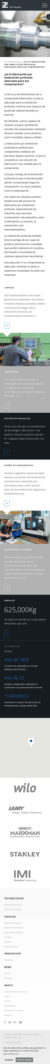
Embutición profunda (12, 905)
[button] (31, 742)
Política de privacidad (12, 1042)
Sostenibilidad (9, 1006)
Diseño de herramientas (13, 927)
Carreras (7, 1001)
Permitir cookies (24, 1060)
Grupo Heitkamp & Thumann (15, 992)
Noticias (7, 973)
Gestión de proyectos (12, 923)
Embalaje (7, 937)
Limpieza (7, 942)
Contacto (8, 1015)
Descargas (8, 978)
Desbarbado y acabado (13, 932)
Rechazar (9, 1060)
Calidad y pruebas (11, 946)
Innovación (8, 960)
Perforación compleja (12, 909)
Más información (11, 1054)
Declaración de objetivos (14, 1010)
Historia (7, 996)
